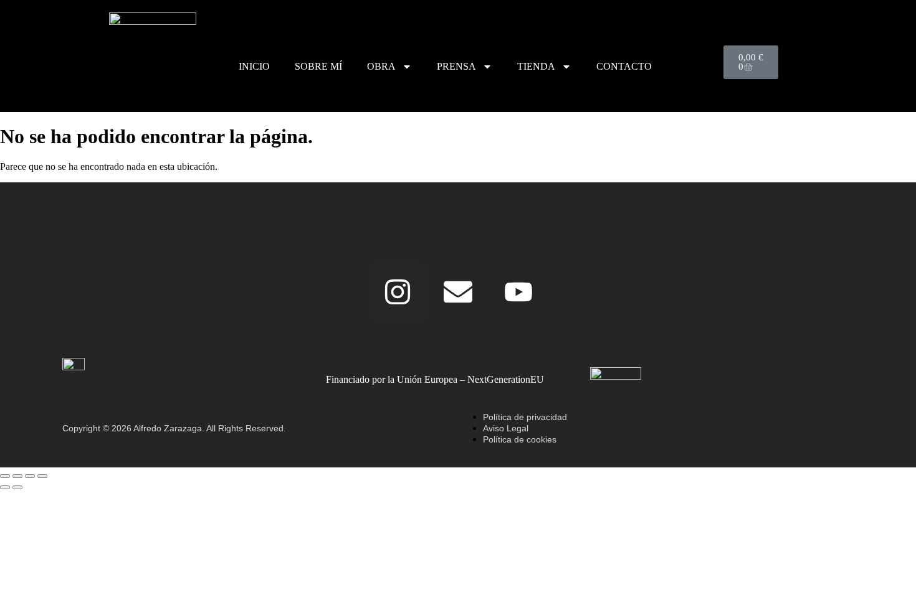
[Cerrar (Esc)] (42, 476)
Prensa (456, 66)
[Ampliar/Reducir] (5, 476)
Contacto (624, 66)
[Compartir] (30, 476)
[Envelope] (458, 292)
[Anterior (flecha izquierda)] (5, 487)
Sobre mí (318, 66)
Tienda (536, 66)
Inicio (254, 66)
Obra (381, 66)
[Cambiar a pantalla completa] (17, 476)
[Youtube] (518, 292)
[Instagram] (397, 292)
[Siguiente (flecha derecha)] (17, 487)
